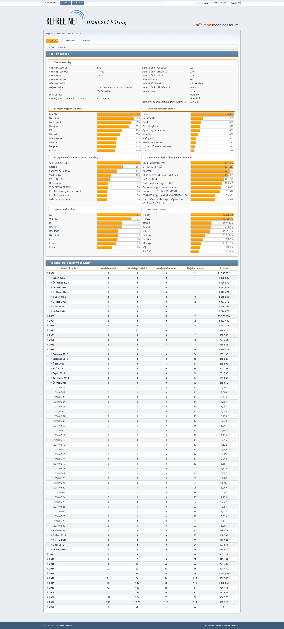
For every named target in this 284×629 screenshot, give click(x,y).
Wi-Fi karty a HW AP (152, 142)
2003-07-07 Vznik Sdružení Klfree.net (162, 175)
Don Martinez (56, 138)
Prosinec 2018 (60, 354)
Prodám (147, 122)
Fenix (52, 239)
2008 (51, 597)
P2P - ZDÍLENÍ (56, 179)
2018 (51, 349)
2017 (51, 554)
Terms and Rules (223, 625)
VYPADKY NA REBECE (60, 187)
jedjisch (146, 214)
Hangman (54, 126)
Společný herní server (60, 170)
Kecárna (147, 114)
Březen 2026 (59, 301)
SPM (145, 230)
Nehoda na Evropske (59, 199)
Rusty (52, 247)
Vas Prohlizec (55, 175)
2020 (51, 339)
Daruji (146, 150)
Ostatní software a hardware (157, 146)
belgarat (53, 146)
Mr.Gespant (55, 122)
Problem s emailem (59, 195)
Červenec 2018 (61, 378)
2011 (51, 583)
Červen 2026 (59, 287)
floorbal (53, 166)
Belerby (53, 142)
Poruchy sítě (149, 118)
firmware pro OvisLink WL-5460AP (160, 191)
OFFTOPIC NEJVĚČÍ (58, 162)
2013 (51, 573)
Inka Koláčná (196, 83)
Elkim (52, 243)
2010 (51, 587)
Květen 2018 (60, 530)
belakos (147, 239)
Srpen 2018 (59, 373)
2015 (51, 563)
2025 (51, 316)
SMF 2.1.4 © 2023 (50, 626)
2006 (51, 606)
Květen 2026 (60, 292)
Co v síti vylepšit (151, 126)
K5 (50, 130)
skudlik (146, 226)
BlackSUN (54, 118)
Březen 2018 (59, 540)
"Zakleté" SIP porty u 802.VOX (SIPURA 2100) (165, 195)
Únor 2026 (58, 306)
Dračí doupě (55, 183)
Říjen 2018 (58, 363)
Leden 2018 (59, 549)
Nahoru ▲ (236, 625)
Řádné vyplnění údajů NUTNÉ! (158, 183)
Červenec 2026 (61, 282)
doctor (52, 150)
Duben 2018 (59, 535)
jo (50, 222)
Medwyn (147, 243)
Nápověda (209, 625)
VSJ (144, 247)
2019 (51, 344)
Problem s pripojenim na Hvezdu (65, 191)
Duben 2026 (59, 297)
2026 (51, 273)
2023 (51, 325)
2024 (51, 320)
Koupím (147, 134)
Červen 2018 (59, 382)
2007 (51, 602)
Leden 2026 (59, 311)
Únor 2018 (58, 544)
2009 (51, 592)
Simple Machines (65, 626)
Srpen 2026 (59, 277)
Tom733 (147, 251)
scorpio (146, 222)
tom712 (53, 114)
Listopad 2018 (60, 358)
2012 (51, 578)
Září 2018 (58, 368)
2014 (51, 568)
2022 (51, 330)
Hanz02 (53, 134)
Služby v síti (148, 138)
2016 (51, 559)
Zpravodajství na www (154, 130)
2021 (51, 335)
